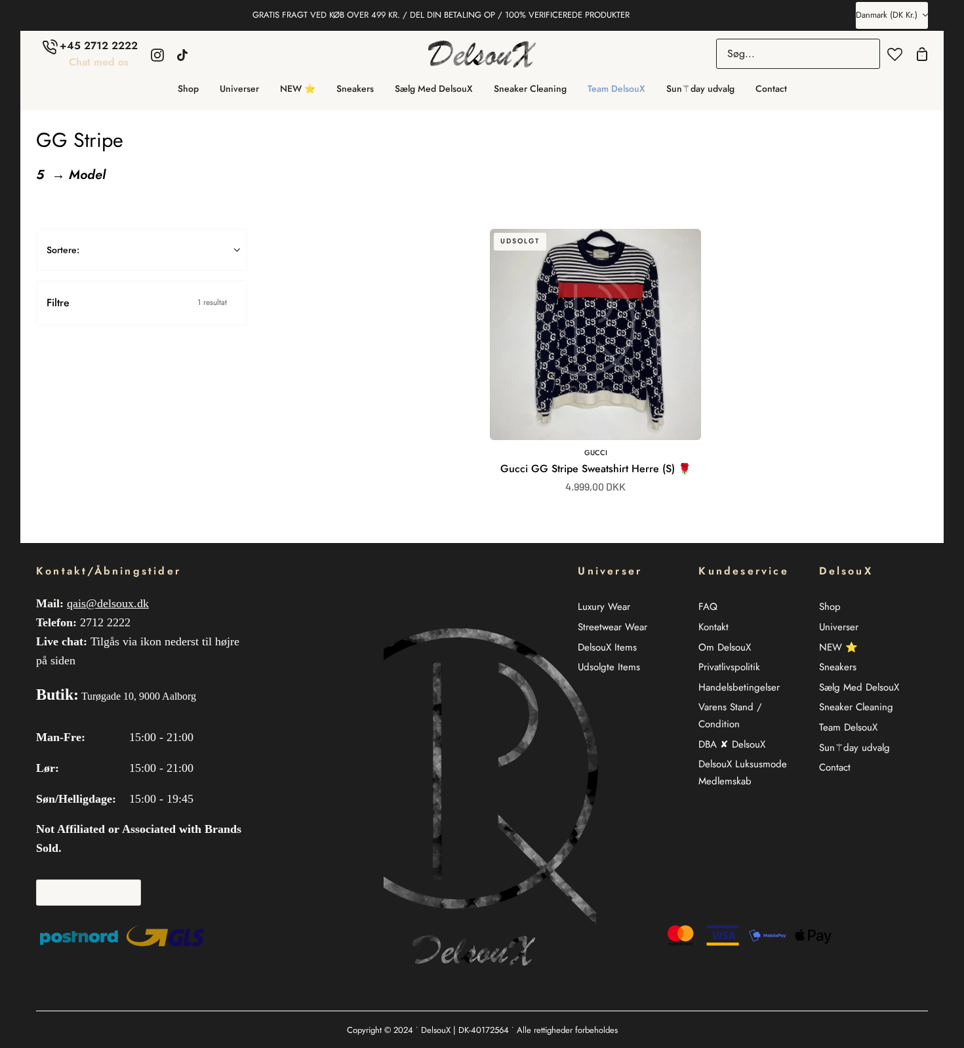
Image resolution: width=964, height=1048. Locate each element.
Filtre (137, 302)
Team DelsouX (848, 727)
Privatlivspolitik (729, 667)
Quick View (654, 417)
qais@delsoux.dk (108, 603)
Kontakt (713, 627)
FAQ (707, 606)
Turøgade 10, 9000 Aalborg (138, 696)
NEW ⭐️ (838, 647)
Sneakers (837, 667)
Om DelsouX (724, 647)
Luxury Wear (604, 606)
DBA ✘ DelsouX (731, 744)
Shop (830, 606)
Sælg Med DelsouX (859, 687)
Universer (838, 627)
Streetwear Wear (612, 627)
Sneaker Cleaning (856, 707)
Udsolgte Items (609, 667)
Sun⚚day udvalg (854, 747)
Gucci (595, 452)
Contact (835, 767)
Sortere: (63, 249)
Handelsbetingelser (739, 687)
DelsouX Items (607, 647)
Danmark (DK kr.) (886, 15)
